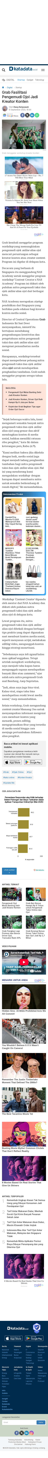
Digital (9, 87)
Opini (28, 1376)
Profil (40, 1355)
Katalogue (42, 1376)
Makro (16, 1350)
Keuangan (18, 1352)
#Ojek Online (18, 772)
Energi (4, 1358)
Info (3, 1390)
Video (40, 1367)
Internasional (7, 1355)
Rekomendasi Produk (13, 494)
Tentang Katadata (15, 1440)
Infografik (17, 1373)
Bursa (16, 1355)
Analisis (17, 1376)
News (40, 1370)
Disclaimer (18, 1444)
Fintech (29, 1355)
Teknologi (39, 80)
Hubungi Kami (30, 1444)
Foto (39, 1378)
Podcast (41, 1381)
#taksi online (8, 777)
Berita (4, 1346)
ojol (10, 368)
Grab (42, 319)
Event (4, 1407)
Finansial (17, 1346)
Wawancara (30, 1378)
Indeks (5, 1393)
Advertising (28, 1440)
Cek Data (17, 1378)
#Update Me (8, 783)
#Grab (6, 772)
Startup (21, 80)
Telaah (28, 1373)
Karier (38, 1440)
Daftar (41, 1422)
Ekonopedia (42, 1346)
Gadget (30, 80)
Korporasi (18, 1358)
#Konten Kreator (25, 777)
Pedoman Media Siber (17, 1442)
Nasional (5, 1350)
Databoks (6, 1404)
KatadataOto (7, 1409)
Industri (5, 1352)
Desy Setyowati (21, 107)
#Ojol (29, 772)
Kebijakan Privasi (35, 1442)
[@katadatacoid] (31, 1433)
